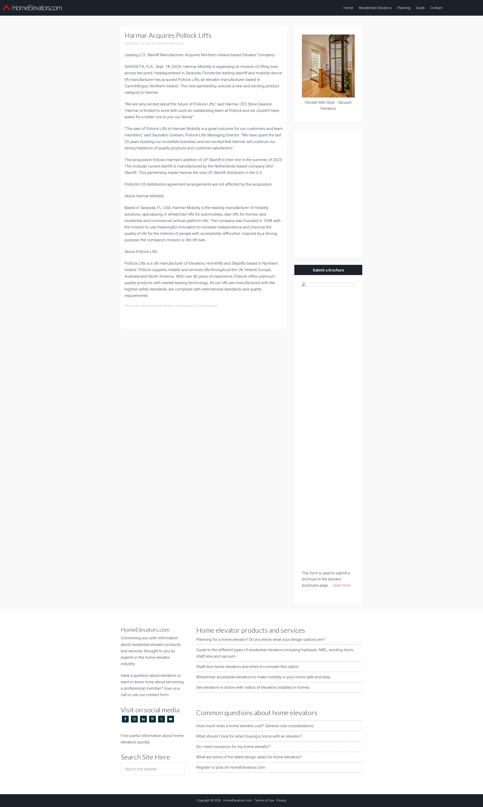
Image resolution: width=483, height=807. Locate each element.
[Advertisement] (328, 193)
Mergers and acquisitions (179, 305)
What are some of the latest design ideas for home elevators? (249, 757)
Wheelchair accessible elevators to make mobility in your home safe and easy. (263, 677)
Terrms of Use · (265, 800)
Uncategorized (207, 305)
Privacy (281, 800)
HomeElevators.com (33, 7)
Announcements (151, 305)
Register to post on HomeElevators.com (230, 767)
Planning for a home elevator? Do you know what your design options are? (260, 639)
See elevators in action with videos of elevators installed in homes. (253, 687)
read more (342, 585)
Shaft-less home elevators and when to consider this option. (248, 666)
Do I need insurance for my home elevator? (233, 746)
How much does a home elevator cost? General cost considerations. (255, 726)
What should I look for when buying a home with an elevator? (249, 736)
